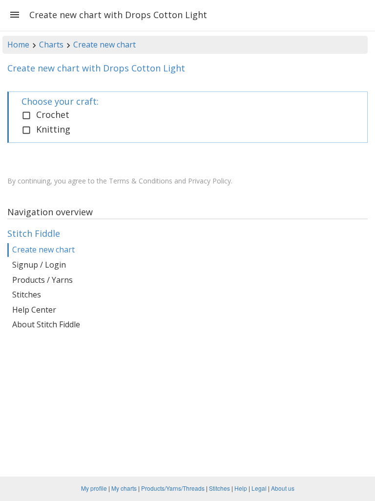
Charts (51, 44)
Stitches (26, 294)
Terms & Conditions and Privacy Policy (170, 180)
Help (240, 488)
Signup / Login (39, 264)
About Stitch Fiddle (46, 324)
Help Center (34, 309)
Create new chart (104, 44)
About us (282, 488)
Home (18, 44)
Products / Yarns (42, 279)
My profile (94, 488)
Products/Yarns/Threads (173, 488)
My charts (124, 488)
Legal (259, 488)
